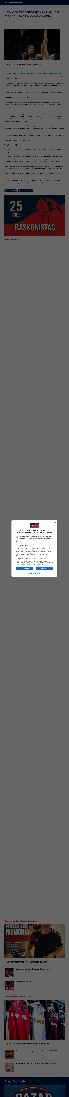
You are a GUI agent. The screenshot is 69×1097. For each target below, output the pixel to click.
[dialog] (35, 548)
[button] (34, 545)
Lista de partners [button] (20, 556)
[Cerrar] (55, 522)
